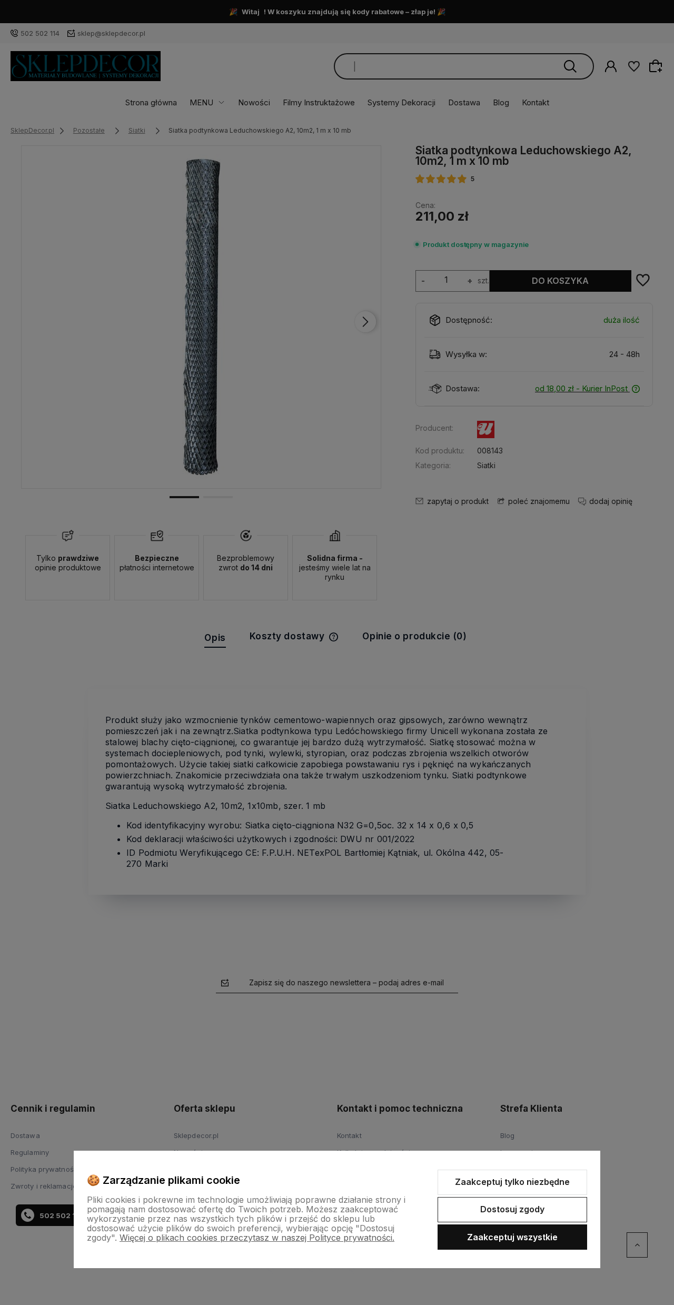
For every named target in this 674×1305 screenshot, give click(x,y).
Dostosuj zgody (512, 1209)
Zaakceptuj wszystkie (512, 1237)
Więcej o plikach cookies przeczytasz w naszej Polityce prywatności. (257, 1237)
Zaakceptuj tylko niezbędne (512, 1182)
